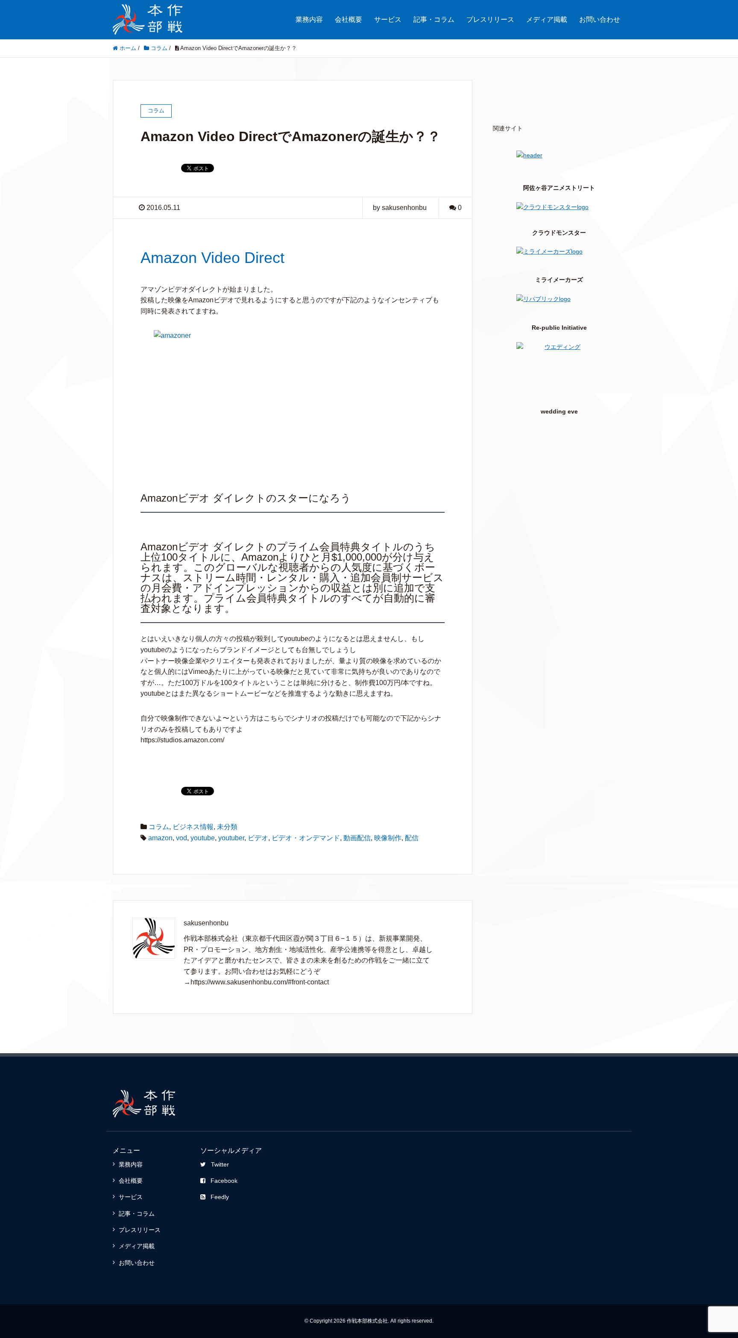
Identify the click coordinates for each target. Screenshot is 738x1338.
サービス (387, 19)
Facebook (224, 1180)
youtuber (231, 838)
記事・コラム (433, 19)
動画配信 (357, 838)
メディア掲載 (546, 19)
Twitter (220, 1164)
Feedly (220, 1196)
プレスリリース (490, 19)
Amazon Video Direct (212, 257)
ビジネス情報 (193, 826)
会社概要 (348, 19)
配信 (412, 838)
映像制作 (387, 838)
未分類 (227, 826)
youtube (202, 838)
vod (181, 838)
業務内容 (309, 19)
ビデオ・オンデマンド (306, 838)
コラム (159, 826)
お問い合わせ (599, 19)
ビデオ (258, 838)
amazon (160, 838)
